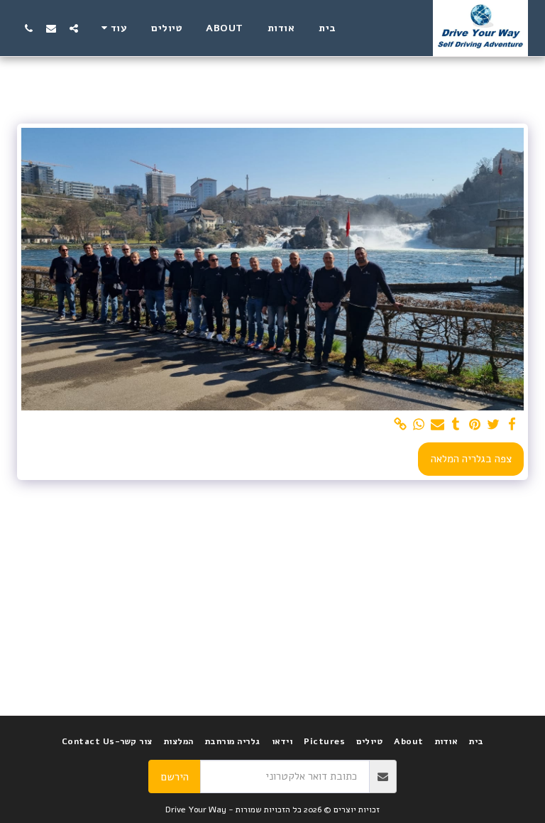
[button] (73, 28)
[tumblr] (456, 425)
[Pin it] (474, 425)
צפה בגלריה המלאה (471, 459)
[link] (400, 425)
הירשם (175, 777)
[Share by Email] (437, 425)
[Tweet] (493, 425)
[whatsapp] (419, 425)
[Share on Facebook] (512, 425)
